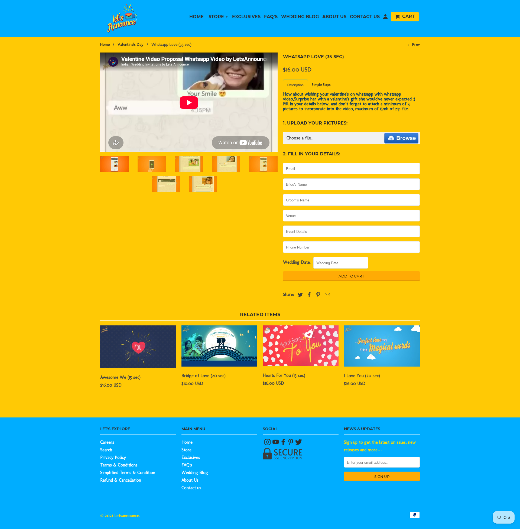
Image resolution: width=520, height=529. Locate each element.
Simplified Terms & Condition (127, 472)
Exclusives (190, 457)
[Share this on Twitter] (299, 295)
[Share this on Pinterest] (317, 295)
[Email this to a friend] (326, 295)
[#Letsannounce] (268, 443)
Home (187, 442)
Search (106, 449)
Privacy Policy (113, 457)
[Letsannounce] (138, 18)
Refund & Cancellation (120, 480)
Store (186, 449)
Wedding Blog (194, 472)
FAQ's (186, 465)
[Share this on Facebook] (308, 295)
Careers (107, 442)
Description (295, 85)
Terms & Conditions (119, 465)
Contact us (191, 487)
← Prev (413, 44)
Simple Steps (321, 85)
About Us (190, 480)
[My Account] (385, 17)
